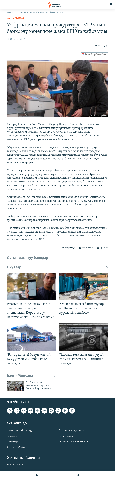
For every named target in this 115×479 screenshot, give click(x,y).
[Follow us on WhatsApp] (58, 411)
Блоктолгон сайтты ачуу (19, 430)
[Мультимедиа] (36, 475)
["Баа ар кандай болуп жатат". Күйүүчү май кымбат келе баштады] (31, 337)
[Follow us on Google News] (37, 411)
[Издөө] (78, 475)
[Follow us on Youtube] (24, 411)
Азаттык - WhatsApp (17, 447)
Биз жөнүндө (14, 436)
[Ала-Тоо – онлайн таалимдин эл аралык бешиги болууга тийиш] (15, 386)
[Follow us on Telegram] (30, 411)
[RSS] (65, 411)
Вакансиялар (66, 436)
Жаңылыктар (15, 18)
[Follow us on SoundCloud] (44, 411)
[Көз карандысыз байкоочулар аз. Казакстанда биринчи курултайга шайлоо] (83, 286)
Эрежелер (12, 442)
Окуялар (14, 267)
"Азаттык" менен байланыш (73, 442)
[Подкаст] (72, 411)
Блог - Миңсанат (21, 376)
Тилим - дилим (15, 465)
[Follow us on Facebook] (10, 411)
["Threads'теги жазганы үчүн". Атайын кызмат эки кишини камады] (83, 337)
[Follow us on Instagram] (51, 411)
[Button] (101, 46)
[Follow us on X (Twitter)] (16, 411)
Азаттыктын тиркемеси (71, 430)
